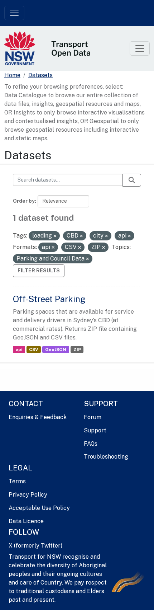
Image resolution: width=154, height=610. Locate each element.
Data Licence (26, 521)
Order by (24, 201)
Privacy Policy (28, 494)
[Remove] (54, 236)
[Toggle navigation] (14, 13)
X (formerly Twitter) (35, 545)
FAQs (90, 443)
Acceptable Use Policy (39, 508)
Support (95, 430)
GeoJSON (55, 349)
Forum (92, 417)
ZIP (77, 349)
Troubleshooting (106, 456)
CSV (33, 349)
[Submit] (131, 180)
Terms (17, 481)
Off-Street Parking (49, 299)
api (19, 349)
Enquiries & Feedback (38, 417)
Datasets (40, 75)
